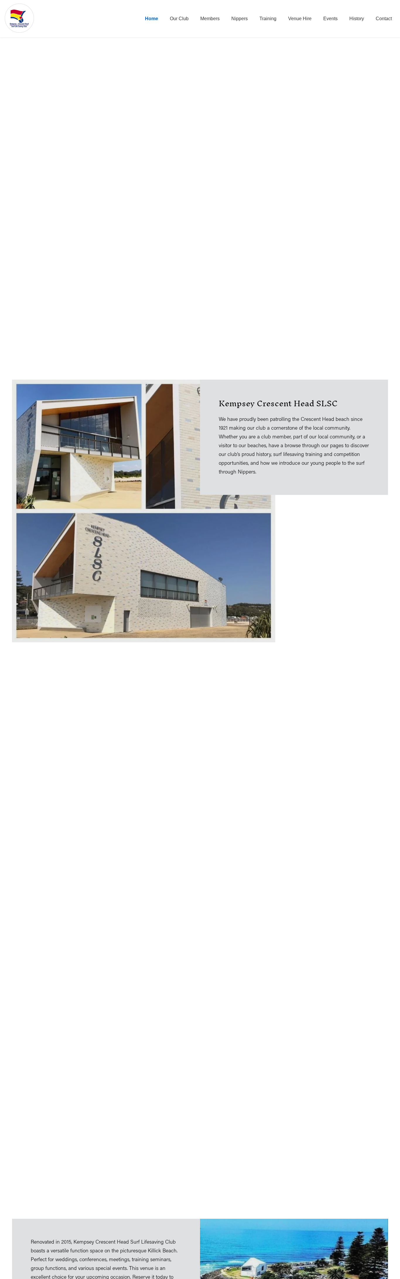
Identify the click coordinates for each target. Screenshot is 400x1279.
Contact (384, 18)
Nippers (239, 18)
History (356, 18)
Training (267, 18)
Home (151, 18)
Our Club (179, 18)
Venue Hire (300, 18)
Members (210, 18)
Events (330, 18)
